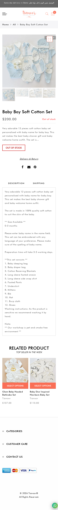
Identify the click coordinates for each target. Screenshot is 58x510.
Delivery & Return (29, 159)
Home (5, 24)
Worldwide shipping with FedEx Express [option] (29, 4)
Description (16, 183)
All (14, 24)
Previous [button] (8, 63)
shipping (39, 183)
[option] (29, 61)
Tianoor (6, 398)
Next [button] (46, 62)
